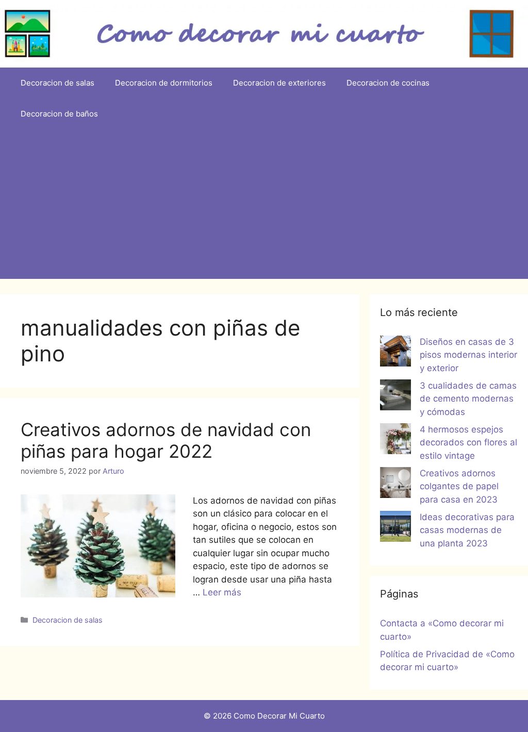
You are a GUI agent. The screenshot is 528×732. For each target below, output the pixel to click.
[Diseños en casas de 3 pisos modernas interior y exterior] (395, 353)
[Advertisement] (264, 207)
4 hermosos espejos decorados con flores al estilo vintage (468, 442)
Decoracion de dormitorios (163, 83)
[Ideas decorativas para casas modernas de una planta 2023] (395, 528)
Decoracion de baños (59, 114)
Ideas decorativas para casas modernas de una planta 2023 (467, 530)
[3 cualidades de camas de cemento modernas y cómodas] (395, 396)
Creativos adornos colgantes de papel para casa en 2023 (459, 486)
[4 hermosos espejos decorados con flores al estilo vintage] (395, 440)
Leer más (222, 592)
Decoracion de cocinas (388, 83)
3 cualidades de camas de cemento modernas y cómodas (468, 398)
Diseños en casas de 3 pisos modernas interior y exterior (468, 355)
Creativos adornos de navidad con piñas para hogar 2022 (166, 440)
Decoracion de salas (57, 83)
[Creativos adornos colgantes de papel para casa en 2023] (395, 484)
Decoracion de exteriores (279, 83)
